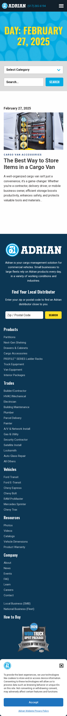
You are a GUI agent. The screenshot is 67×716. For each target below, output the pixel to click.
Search (54, 82)
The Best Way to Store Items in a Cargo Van (31, 163)
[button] (61, 666)
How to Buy (12, 617)
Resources (12, 517)
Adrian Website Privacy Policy (33, 711)
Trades (9, 383)
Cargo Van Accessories (23, 155)
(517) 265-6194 (37, 5)
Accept (33, 702)
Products (11, 329)
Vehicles (10, 469)
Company (11, 555)
